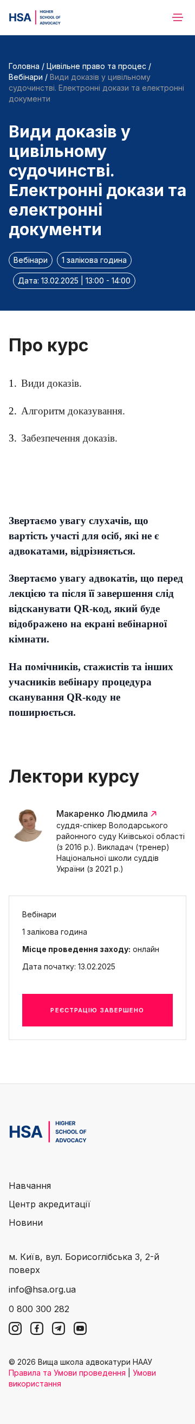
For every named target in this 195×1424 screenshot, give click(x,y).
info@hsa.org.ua (42, 1289)
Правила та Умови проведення (67, 1372)
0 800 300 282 (39, 1308)
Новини (26, 1222)
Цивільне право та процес (97, 66)
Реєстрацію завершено (97, 1010)
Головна (24, 66)
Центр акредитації (49, 1204)
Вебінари (26, 76)
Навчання (30, 1185)
